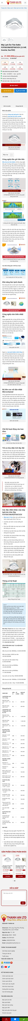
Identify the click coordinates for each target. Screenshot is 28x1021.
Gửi (23, 903)
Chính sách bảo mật (7, 976)
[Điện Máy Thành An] (14, 3)
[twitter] (9, 967)
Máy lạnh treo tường (7, 1005)
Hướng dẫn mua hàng (8, 989)
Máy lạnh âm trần (18, 8)
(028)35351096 (11, 940)
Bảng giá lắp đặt (19, 106)
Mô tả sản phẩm (7, 106)
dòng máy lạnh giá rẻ (13, 114)
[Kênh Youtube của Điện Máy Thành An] (6, 967)
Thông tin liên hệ (6, 953)
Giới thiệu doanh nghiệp (8, 951)
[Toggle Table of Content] (10, 155)
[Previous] (3, 24)
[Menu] (2, 2)
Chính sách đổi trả (7, 981)
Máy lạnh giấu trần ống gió (9, 1010)
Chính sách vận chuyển (8, 984)
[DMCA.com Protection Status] (2, 962)
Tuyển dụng (5, 956)
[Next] (24, 24)
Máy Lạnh (10, 8)
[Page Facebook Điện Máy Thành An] (2, 967)
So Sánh (5, 96)
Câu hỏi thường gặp (7, 992)
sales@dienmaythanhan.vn (13, 943)
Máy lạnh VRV (6, 1007)
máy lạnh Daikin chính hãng (14, 352)
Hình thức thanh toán (7, 986)
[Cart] (25, 2)
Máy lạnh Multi (6, 1002)
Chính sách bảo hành (7, 978)
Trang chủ (3, 8)
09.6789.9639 (10, 937)
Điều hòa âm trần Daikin (8, 162)
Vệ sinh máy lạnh (6, 1013)
